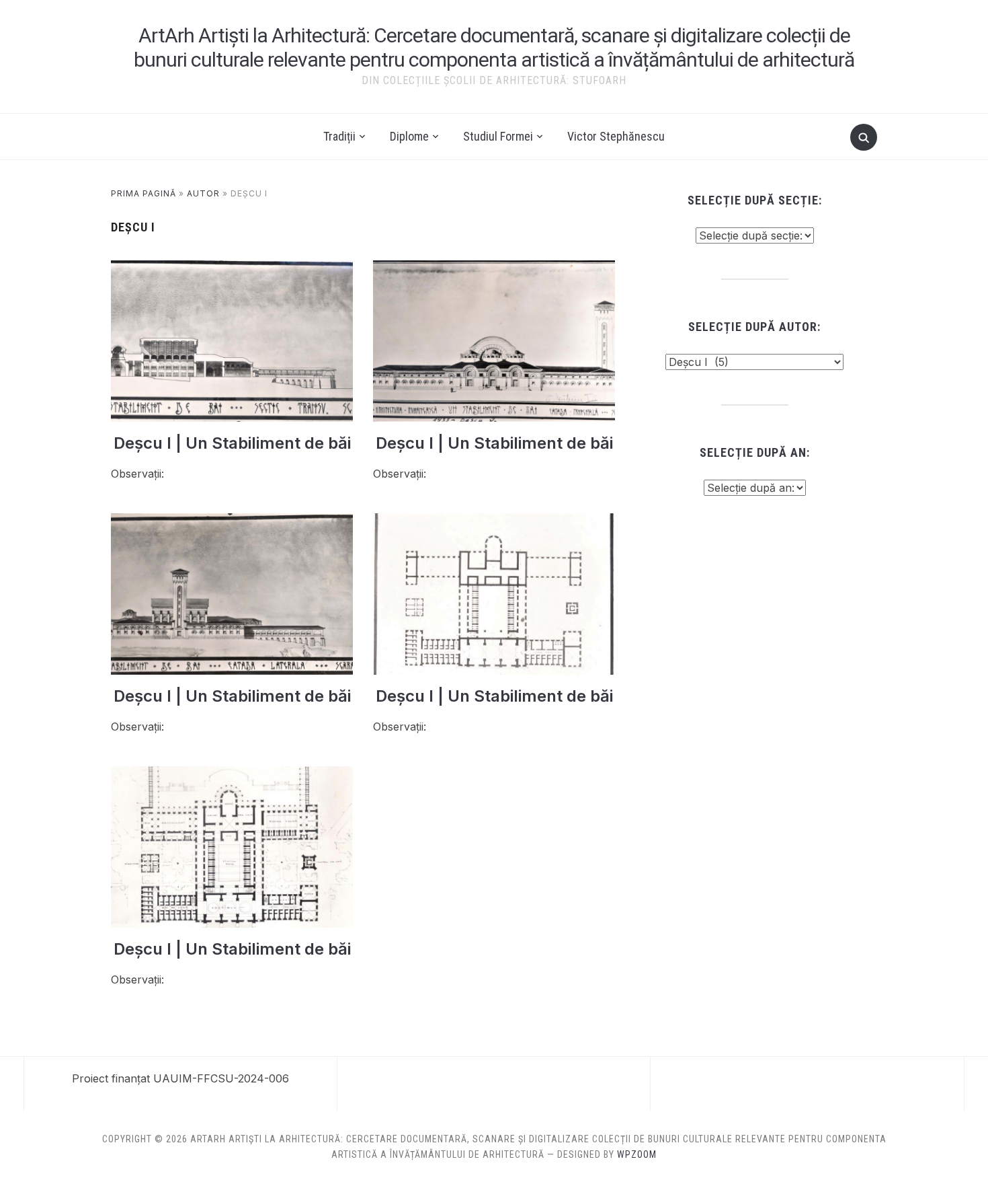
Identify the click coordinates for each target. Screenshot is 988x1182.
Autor (203, 193)
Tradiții (339, 136)
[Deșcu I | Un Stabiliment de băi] (232, 268)
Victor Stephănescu (616, 136)
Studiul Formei (498, 136)
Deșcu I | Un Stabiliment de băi (232, 443)
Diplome (409, 136)
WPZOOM (637, 1154)
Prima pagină (143, 193)
